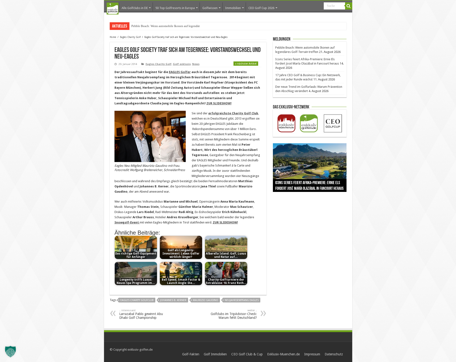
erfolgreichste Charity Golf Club (233, 113)
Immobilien (233, 8)
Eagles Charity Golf (130, 37)
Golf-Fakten (190, 354)
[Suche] (348, 5)
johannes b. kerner (173, 300)
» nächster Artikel (245, 63)
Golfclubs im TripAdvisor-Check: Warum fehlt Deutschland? (234, 314)
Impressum (312, 354)
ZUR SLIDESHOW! (219, 103)
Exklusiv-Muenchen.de (283, 354)
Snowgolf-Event (127, 222)
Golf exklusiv (182, 64)
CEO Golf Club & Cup (247, 354)
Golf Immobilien (215, 354)
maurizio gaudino (205, 300)
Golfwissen (210, 8)
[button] (10, 351)
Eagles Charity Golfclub (137, 300)
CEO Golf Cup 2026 (261, 8)
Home (113, 37)
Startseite (112, 8)
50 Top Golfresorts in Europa (175, 8)
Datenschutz (334, 354)
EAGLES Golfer (180, 72)
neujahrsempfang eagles (242, 300)
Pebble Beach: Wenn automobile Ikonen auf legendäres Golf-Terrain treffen (179, 26)
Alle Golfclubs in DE (135, 8)
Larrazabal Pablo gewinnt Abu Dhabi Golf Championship (141, 314)
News (196, 64)
